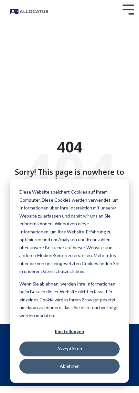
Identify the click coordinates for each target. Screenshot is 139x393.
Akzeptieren (69, 348)
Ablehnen (70, 366)
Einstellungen (69, 331)
